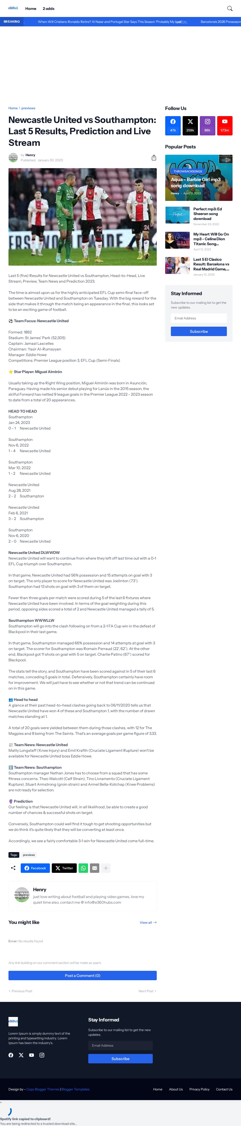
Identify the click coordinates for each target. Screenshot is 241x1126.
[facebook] (10, 1055)
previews (28, 108)
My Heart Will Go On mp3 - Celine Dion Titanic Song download (211, 239)
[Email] (94, 868)
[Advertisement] (120, 62)
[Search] (228, 8)
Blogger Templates (76, 1089)
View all (146, 922)
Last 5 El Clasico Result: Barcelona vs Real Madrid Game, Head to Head (211, 264)
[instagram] (42, 1055)
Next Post (146, 991)
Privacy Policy (199, 1089)
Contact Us (224, 1089)
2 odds (49, 8)
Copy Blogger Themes (43, 1089)
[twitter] (21, 1055)
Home (30, 8)
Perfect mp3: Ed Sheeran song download (207, 214)
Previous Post (22, 991)
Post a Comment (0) (82, 975)
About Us (176, 1089)
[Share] (152, 157)
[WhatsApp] (83, 868)
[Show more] (106, 868)
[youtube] (31, 1055)
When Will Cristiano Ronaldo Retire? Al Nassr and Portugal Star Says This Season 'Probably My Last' (88, 22)
